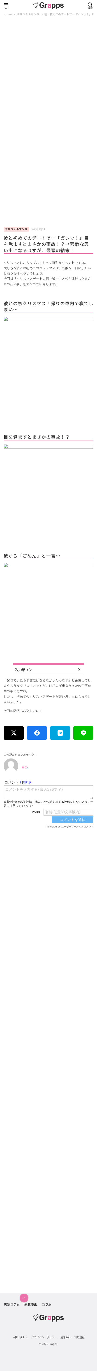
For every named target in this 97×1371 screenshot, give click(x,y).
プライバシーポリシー (44, 1337)
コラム (46, 1304)
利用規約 (79, 1337)
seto (24, 767)
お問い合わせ (20, 1337)
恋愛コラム (12, 1304)
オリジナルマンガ (28, 14)
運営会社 (65, 1337)
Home (8, 14)
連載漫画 (30, 1304)
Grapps (53, 1344)
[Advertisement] (48, 73)
